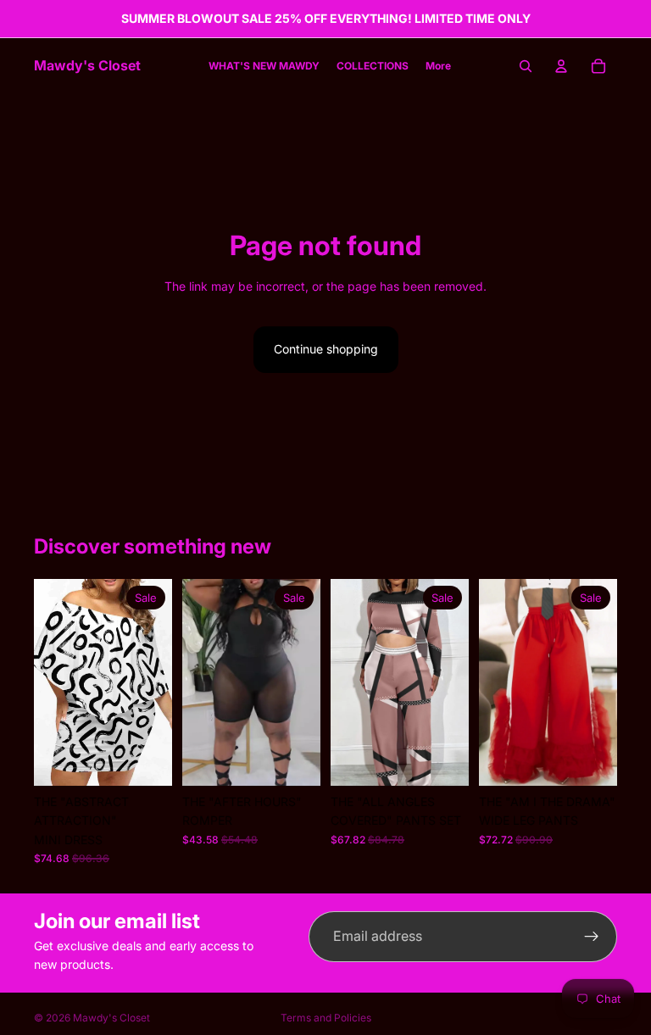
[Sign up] (591, 936)
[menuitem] (438, 66)
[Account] (561, 66)
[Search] (525, 66)
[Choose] (146, 759)
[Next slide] (301, 682)
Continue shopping (326, 349)
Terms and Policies (326, 1017)
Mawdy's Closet (111, 1017)
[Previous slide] (201, 682)
